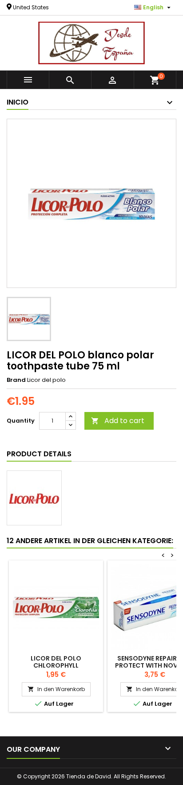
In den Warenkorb (56, 689)
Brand (16, 380)
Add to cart (117, 421)
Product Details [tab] (39, 454)
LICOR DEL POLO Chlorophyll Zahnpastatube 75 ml (56, 665)
